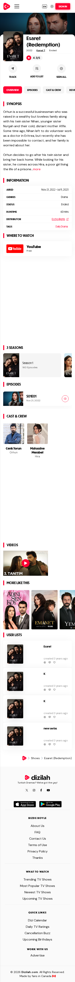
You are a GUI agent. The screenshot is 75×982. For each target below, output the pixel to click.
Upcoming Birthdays (37, 939)
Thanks (37, 858)
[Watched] (65, 398)
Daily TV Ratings (37, 927)
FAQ (37, 832)
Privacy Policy (38, 851)
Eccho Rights (58, 219)
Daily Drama (62, 226)
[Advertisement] (37, 303)
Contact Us (37, 838)
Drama (64, 197)
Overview (12, 90)
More (37, 169)
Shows (35, 758)
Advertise (37, 955)
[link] (6, 6)
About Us (37, 826)
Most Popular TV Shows (37, 886)
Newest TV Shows (37, 892)
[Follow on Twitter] (27, 790)
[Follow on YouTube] (48, 790)
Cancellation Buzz (37, 933)
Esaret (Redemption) (43, 41)
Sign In (63, 6)
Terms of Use (37, 845)
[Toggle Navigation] (16, 6)
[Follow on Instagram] (34, 790)
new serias (50, 728)
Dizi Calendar (37, 920)
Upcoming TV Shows (38, 898)
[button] (45, 6)
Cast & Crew (53, 90)
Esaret (47, 646)
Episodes (32, 90)
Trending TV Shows (37, 879)
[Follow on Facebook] (41, 790)
